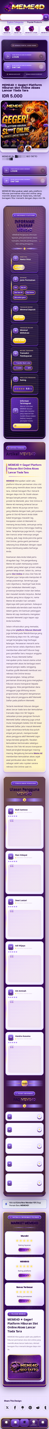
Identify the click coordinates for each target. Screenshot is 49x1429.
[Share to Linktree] (22, 1407)
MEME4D (10, 480)
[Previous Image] (3, 125)
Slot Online (17, 574)
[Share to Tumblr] (45, 1407)
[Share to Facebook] (15, 1407)
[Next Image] (45, 125)
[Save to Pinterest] (30, 1407)
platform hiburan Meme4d (28, 630)
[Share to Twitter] (7, 1407)
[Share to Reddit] (38, 1407)
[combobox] (21, 17)
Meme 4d (38, 753)
